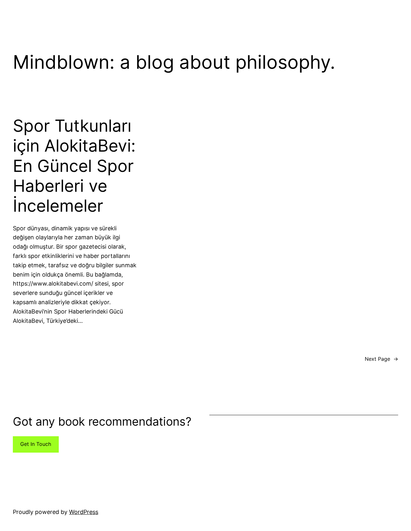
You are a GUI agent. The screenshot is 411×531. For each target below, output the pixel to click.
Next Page (381, 359)
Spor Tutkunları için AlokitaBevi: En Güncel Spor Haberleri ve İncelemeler (74, 166)
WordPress (83, 512)
